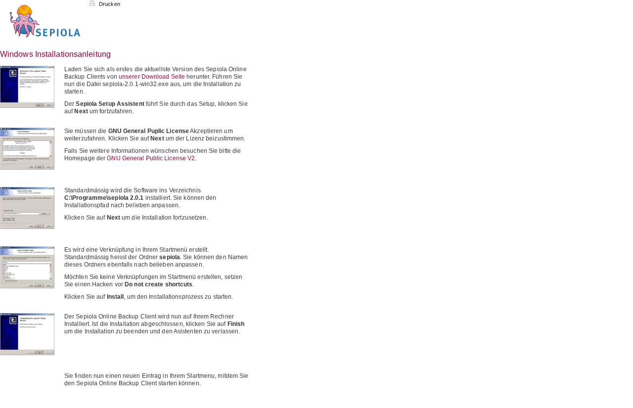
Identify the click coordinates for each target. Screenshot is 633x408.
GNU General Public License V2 (151, 158)
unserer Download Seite (152, 76)
